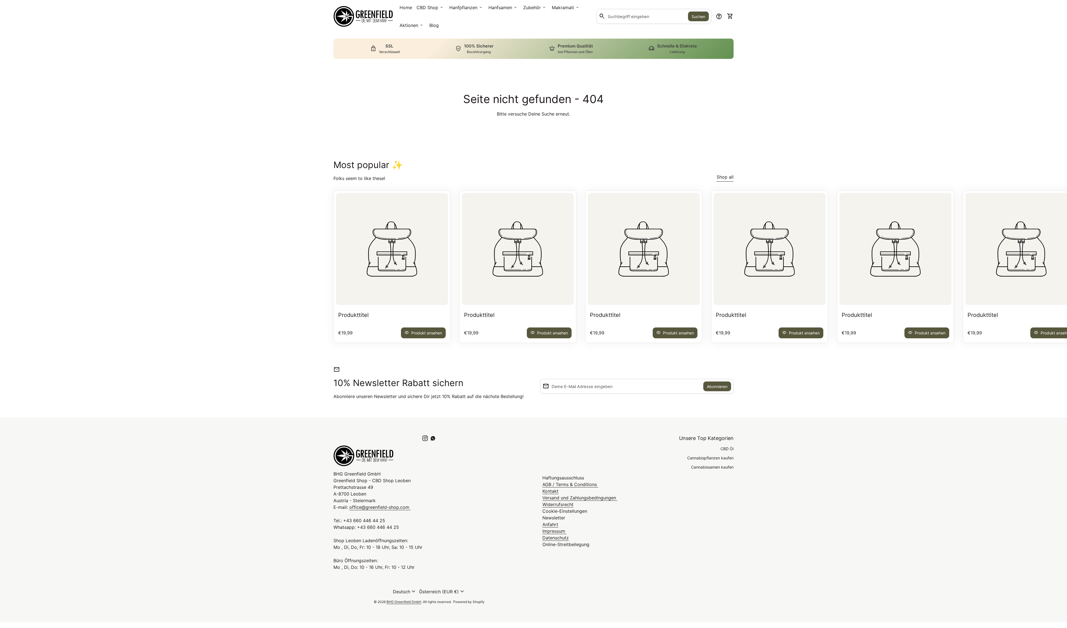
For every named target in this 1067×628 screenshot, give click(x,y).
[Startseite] (363, 16)
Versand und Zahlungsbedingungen (579, 498)
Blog (434, 25)
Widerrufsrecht (558, 504)
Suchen (698, 16)
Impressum (554, 531)
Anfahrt (550, 524)
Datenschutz (555, 538)
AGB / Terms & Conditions (570, 484)
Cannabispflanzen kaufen (710, 458)
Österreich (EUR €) (442, 591)
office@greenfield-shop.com (380, 507)
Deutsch (405, 591)
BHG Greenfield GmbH (404, 602)
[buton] (405, 591)
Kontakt (550, 491)
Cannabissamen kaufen (712, 467)
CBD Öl (727, 448)
